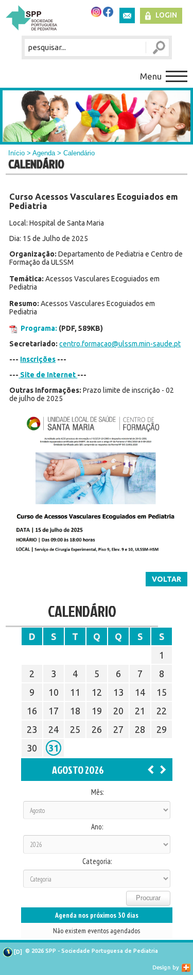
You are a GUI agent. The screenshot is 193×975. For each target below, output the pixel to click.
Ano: (97, 826)
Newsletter (127, 15)
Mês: (97, 792)
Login (166, 15)
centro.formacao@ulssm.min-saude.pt (120, 344)
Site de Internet (48, 375)
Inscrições (38, 359)
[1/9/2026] (163, 769)
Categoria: (97, 861)
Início (16, 153)
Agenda (43, 153)
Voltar (166, 579)
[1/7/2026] (151, 769)
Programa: (39, 328)
